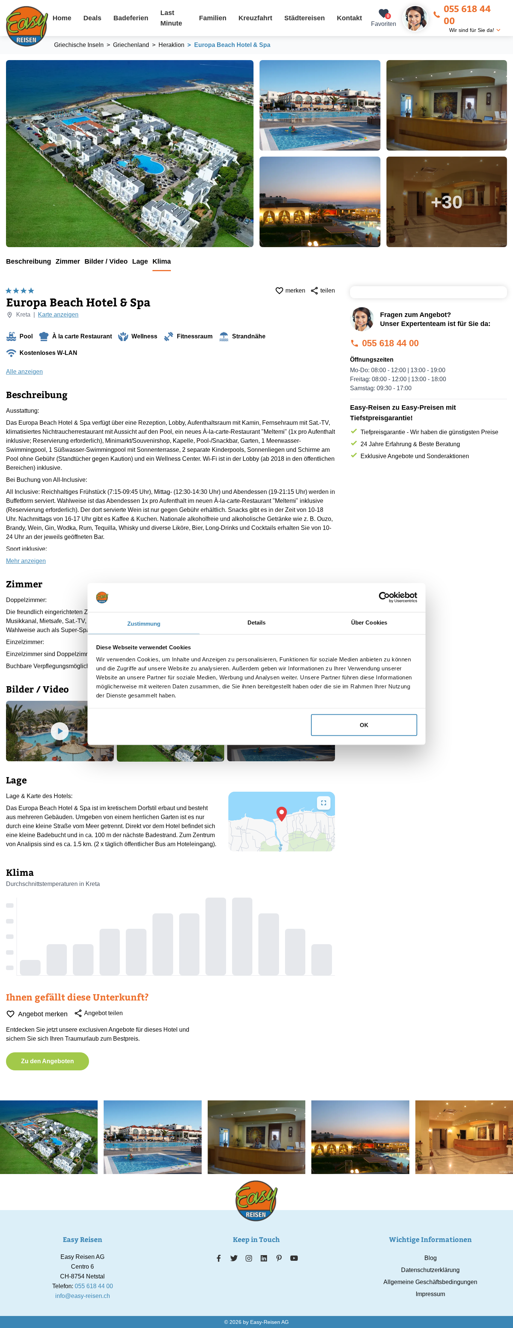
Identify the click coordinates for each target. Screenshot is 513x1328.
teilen (327, 290)
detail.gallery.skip (6, 60)
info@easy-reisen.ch (82, 1296)
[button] (281, 814)
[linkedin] (264, 1258)
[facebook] (219, 1258)
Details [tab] (256, 622)
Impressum (430, 1294)
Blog (430, 1258)
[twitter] (233, 1258)
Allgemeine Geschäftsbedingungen (430, 1282)
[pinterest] (278, 1258)
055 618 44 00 (467, 14)
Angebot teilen (103, 1013)
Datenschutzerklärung (430, 1270)
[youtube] (294, 1258)
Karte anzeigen (58, 314)
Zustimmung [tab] (144, 623)
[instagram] (249, 1258)
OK (364, 725)
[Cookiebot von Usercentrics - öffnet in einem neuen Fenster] (384, 597)
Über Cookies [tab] (369, 622)
